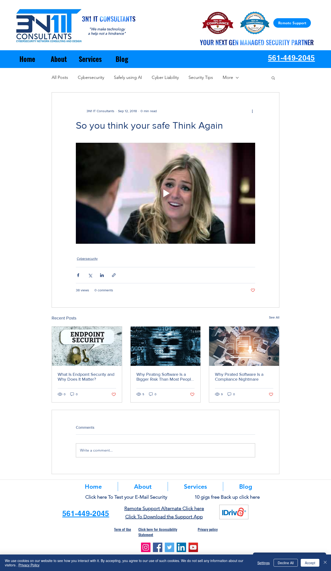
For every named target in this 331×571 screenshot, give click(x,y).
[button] (273, 78)
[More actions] (252, 111)
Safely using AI (128, 77)
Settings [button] (263, 562)
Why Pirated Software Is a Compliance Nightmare (239, 377)
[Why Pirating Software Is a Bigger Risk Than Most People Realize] (166, 346)
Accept (310, 562)
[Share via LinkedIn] (102, 275)
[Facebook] (157, 547)
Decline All (286, 562)
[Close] (325, 562)
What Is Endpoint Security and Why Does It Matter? (86, 377)
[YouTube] (193, 547)
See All (274, 317)
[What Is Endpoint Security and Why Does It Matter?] (87, 346)
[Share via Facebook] (78, 275)
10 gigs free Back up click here (227, 497)
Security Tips (201, 77)
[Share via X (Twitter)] (90, 275)
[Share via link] (113, 275)
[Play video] (165, 193)
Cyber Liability (165, 77)
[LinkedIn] (181, 547)
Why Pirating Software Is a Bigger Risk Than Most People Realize (164, 377)
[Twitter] (169, 547)
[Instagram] (145, 547)
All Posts (60, 77)
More (228, 77)
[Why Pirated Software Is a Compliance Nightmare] (244, 346)
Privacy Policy (28, 565)
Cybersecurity (91, 77)
